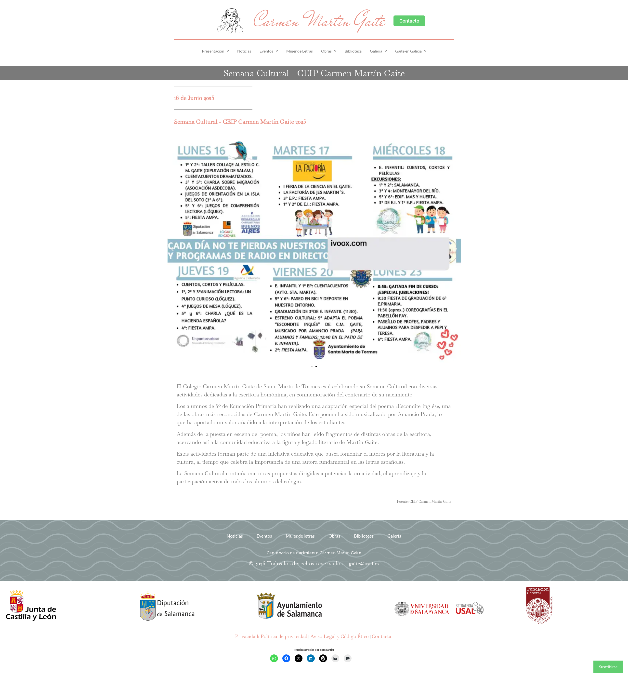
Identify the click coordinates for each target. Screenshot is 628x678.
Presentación (213, 51)
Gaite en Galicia (408, 51)
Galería (376, 51)
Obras (326, 51)
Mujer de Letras (299, 51)
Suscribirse (608, 666)
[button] (215, 51)
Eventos (266, 51)
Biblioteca (353, 51)
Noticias (244, 51)
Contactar (382, 636)
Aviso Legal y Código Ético (339, 636)
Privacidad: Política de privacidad (271, 636)
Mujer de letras (300, 536)
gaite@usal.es (364, 563)
